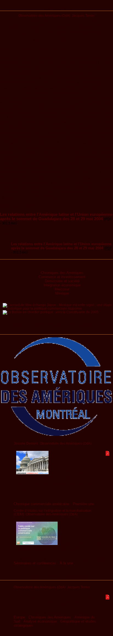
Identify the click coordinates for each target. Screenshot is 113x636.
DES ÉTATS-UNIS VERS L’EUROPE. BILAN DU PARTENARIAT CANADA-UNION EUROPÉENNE (53, 481)
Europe (19, 617)
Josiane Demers (26, 443)
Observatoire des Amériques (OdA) (44, 15)
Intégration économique (62, 285)
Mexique (62, 293)
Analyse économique (40, 621)
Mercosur (62, 289)
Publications (56, 7)
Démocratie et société (62, 281)
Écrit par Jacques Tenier (56, 577)
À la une (66, 563)
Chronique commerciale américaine (41, 504)
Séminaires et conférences (35, 563)
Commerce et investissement (62, 277)
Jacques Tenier (83, 15)
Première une (83, 504)
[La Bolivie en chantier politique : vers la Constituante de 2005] (50, 312)
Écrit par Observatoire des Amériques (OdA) (56, 328)
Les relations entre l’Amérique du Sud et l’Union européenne (55, 600)
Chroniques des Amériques (62, 273)
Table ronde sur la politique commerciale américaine (58, 546)
